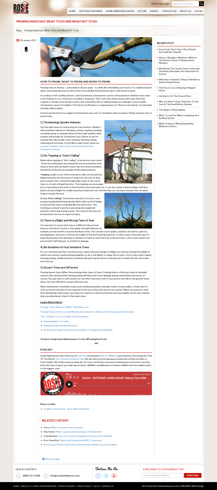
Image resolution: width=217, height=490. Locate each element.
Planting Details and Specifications (61, 325)
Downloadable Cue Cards (56, 321)
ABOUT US (185, 11)
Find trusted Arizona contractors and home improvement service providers (80, 444)
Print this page (52, 459)
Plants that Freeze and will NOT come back (81, 440)
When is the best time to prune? (67, 427)
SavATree (82, 355)
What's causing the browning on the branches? (78, 431)
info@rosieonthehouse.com (65, 475)
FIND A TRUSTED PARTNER (44, 486)
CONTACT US (107, 486)
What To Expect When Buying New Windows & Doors (176, 125)
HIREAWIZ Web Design (192, 486)
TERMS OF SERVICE (66, 486)
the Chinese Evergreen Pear (70, 359)
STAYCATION (169, 11)
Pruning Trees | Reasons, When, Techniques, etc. (64, 307)
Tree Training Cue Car (64, 316)
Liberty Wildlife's (108, 355)
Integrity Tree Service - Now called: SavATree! (66, 408)
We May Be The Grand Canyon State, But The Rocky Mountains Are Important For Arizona (179, 71)
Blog (19, 30)
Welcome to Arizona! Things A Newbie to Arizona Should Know (179, 80)
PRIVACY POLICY (84, 486)
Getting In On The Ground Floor (175, 96)
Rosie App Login (161, 3)
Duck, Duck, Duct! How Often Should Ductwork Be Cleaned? (177, 50)
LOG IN (198, 11)
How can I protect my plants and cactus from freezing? (85, 436)
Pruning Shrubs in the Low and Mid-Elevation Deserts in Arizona (87, 311)
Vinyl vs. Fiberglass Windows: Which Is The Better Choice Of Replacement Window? (178, 60)
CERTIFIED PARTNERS (90, 11)
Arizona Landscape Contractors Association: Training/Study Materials (78, 329)
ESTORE (142, 11)
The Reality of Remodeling (172, 109)
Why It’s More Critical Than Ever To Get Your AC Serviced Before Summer (179, 103)
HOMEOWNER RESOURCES (120, 11)
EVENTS (154, 11)
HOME (72, 11)
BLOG (96, 486)
